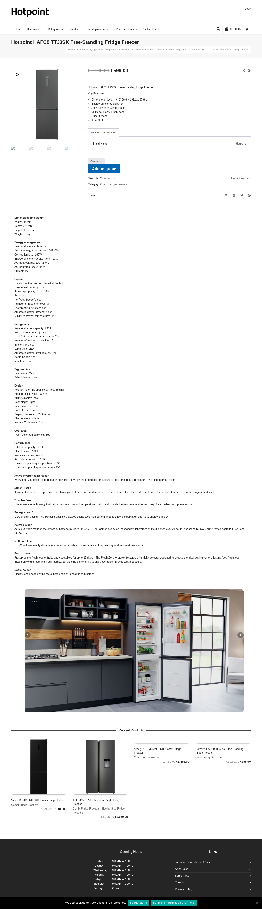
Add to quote (104, 169)
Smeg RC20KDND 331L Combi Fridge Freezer (38, 800)
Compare (96, 161)
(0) (235, 29)
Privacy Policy (183, 889)
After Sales (181, 869)
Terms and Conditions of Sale (192, 862)
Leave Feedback (241, 178)
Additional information (103, 132)
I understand (138, 902)
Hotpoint (241, 143)
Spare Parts (182, 875)
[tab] (103, 132)
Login (248, 8)
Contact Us (109, 178)
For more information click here (174, 902)
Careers (179, 882)
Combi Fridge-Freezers (113, 184)
